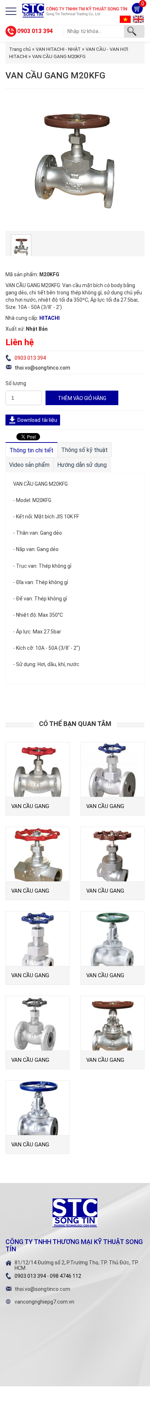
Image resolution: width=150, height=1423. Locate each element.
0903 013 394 (35, 31)
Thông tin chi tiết (31, 450)
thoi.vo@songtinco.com (42, 368)
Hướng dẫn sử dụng (82, 464)
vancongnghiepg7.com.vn (44, 1302)
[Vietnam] (125, 19)
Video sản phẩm (29, 464)
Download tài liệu (37, 420)
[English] (138, 19)
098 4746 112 (65, 1276)
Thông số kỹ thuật (84, 450)
